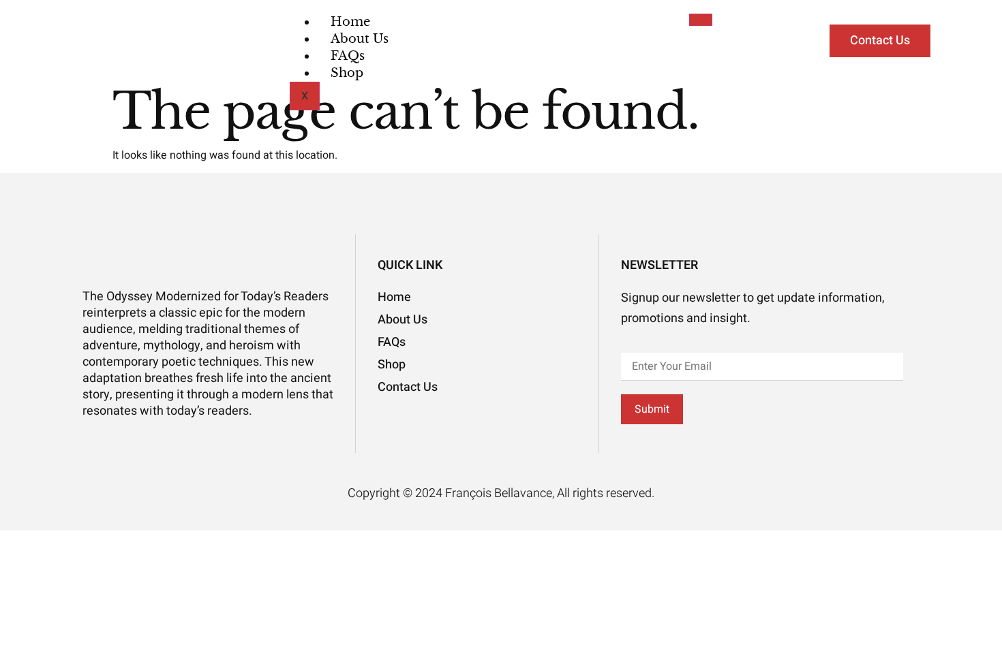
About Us (360, 38)
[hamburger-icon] (700, 20)
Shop (347, 72)
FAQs (348, 55)
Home (350, 21)
